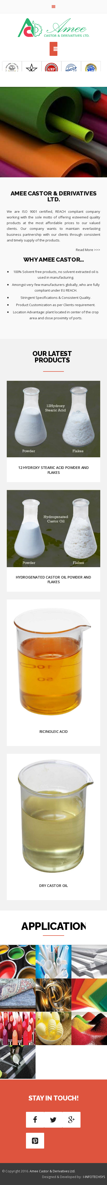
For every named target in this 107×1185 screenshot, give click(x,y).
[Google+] (71, 1120)
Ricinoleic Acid (53, 731)
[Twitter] (53, 1120)
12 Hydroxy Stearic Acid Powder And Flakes (53, 470)
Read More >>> (88, 249)
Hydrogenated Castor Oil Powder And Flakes (53, 579)
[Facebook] (35, 1120)
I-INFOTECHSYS (94, 1177)
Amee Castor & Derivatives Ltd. (52, 1171)
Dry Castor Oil (53, 885)
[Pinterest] (35, 1141)
